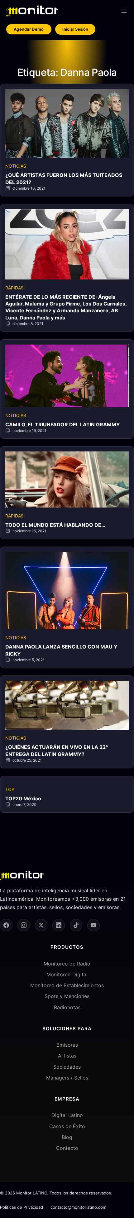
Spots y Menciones (67, 996)
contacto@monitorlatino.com (78, 1207)
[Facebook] (6, 925)
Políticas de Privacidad (21, 1207)
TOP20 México (23, 798)
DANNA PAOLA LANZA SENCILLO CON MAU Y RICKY (61, 650)
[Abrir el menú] (124, 11)
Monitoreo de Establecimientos (67, 985)
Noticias (15, 166)
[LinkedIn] (58, 925)
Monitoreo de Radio (67, 964)
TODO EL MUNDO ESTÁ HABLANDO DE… (55, 525)
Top (9, 789)
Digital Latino (67, 1115)
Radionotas (67, 1007)
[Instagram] (23, 925)
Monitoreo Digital (67, 974)
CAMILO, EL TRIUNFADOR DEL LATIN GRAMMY (62, 424)
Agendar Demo (29, 29)
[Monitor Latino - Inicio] (32, 11)
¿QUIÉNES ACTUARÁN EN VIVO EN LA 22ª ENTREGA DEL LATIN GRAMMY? (56, 750)
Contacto (67, 1148)
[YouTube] (93, 925)
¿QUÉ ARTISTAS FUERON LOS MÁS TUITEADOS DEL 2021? (63, 178)
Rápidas (14, 287)
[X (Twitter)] (41, 925)
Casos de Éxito (67, 1126)
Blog (67, 1137)
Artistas (67, 1056)
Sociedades (67, 1067)
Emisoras (67, 1045)
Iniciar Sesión (75, 29)
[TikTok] (76, 925)
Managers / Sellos (67, 1078)
